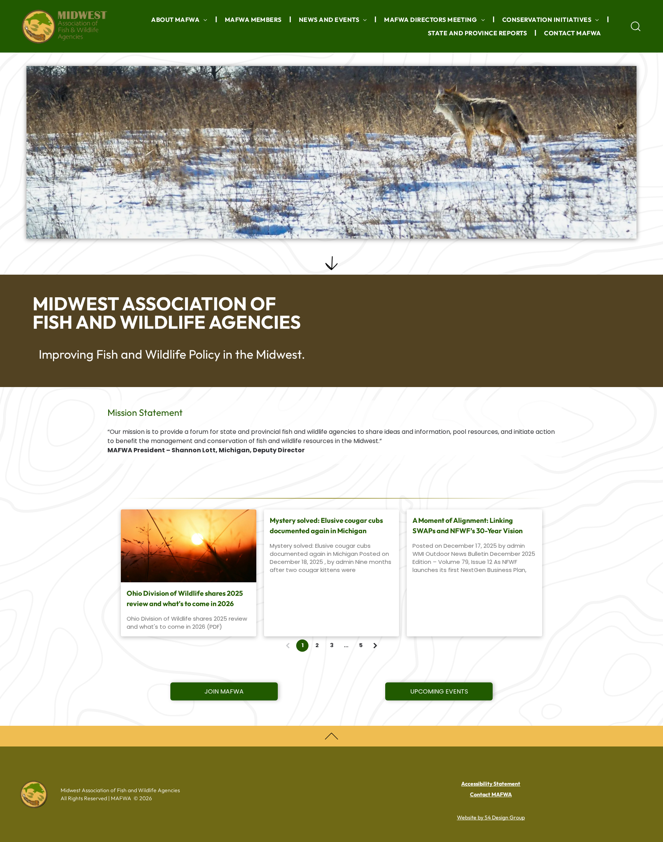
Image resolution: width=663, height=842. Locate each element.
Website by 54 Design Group (491, 817)
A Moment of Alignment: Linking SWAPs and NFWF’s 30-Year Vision (467, 525)
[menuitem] (180, 19)
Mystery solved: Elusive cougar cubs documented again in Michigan (326, 525)
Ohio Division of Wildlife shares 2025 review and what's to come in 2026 (185, 598)
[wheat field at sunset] (188, 545)
